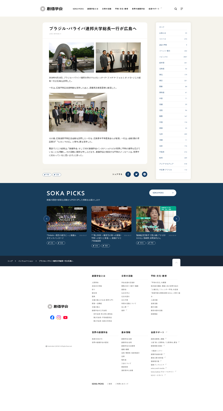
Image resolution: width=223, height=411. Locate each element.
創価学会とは (92, 9)
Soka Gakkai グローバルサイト (162, 372)
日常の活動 (106, 9)
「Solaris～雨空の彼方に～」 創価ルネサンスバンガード (61, 236)
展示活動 (154, 307)
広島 (57, 174)
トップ (10, 261)
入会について (126, 363)
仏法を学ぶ (125, 293)
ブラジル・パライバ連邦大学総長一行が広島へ (56, 261)
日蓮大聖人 (96, 307)
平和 (47, 174)
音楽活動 (154, 303)
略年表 (123, 360)
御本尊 (94, 293)
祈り (93, 289)
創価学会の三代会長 (99, 310)
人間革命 (95, 282)
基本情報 (125, 332)
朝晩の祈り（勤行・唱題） (130, 286)
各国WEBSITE (97, 339)
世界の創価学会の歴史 (100, 342)
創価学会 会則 (126, 342)
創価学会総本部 (156, 354)
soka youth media (157, 368)
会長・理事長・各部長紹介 (130, 353)
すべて (161, 27)
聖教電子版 (155, 361)
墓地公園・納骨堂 (157, 358)
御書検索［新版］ (156, 346)
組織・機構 (125, 349)
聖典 (93, 296)
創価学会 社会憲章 (128, 346)
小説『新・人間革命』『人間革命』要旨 (164, 342)
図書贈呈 (154, 314)
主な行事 (124, 300)
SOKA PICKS (78, 9)
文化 (51, 243)
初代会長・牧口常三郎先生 (103, 314)
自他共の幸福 (97, 286)
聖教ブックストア (157, 365)
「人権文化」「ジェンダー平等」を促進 (164, 289)
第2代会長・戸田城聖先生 (102, 317)
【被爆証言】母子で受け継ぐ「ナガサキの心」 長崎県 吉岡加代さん (151, 236)
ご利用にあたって (121, 384)
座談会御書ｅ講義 (157, 339)
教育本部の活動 (156, 310)
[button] (47, 219)
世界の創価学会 (138, 9)
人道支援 (154, 300)
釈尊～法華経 (97, 303)
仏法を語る (125, 296)
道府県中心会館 (127, 370)
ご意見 (109, 384)
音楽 (61, 243)
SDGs (142, 243)
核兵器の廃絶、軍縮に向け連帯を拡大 (164, 286)
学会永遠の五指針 (128, 282)
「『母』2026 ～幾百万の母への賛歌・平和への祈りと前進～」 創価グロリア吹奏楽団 (106, 238)
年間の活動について (128, 303)
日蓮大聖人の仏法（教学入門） (102, 300)
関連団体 (124, 367)
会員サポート (157, 332)
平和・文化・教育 (121, 9)
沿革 (123, 356)
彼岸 (123, 310)
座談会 (123, 289)
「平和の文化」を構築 (158, 282)
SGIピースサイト (157, 375)
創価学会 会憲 (126, 339)
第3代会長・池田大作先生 (102, 321)
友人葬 (123, 307)
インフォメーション (25, 261)
